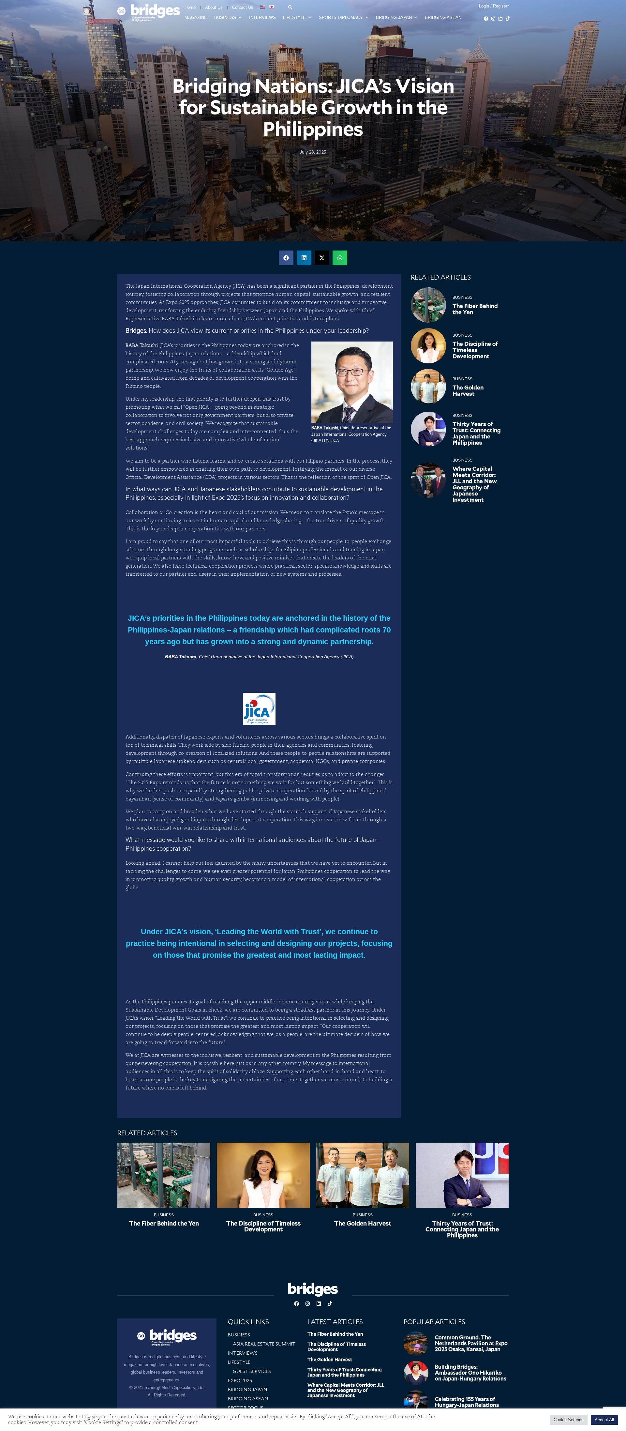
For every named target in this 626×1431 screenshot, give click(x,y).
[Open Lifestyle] (309, 17)
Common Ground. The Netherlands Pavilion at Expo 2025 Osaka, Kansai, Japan (471, 1343)
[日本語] (271, 7)
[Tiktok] (507, 18)
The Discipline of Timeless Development (475, 350)
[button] (286, 258)
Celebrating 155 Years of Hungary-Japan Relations (467, 1402)
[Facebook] (486, 18)
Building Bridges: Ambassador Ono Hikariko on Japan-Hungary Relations (470, 1373)
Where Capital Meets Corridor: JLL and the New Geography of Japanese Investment (475, 484)
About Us (214, 7)
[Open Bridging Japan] (415, 17)
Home (190, 7)
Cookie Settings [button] (569, 1419)
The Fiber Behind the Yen (475, 309)
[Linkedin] (500, 18)
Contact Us (242, 7)
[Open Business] (240, 17)
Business (462, 297)
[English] (262, 7)
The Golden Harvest (468, 390)
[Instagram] (493, 18)
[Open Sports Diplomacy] (367, 17)
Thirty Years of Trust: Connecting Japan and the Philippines (477, 433)
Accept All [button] (604, 1419)
